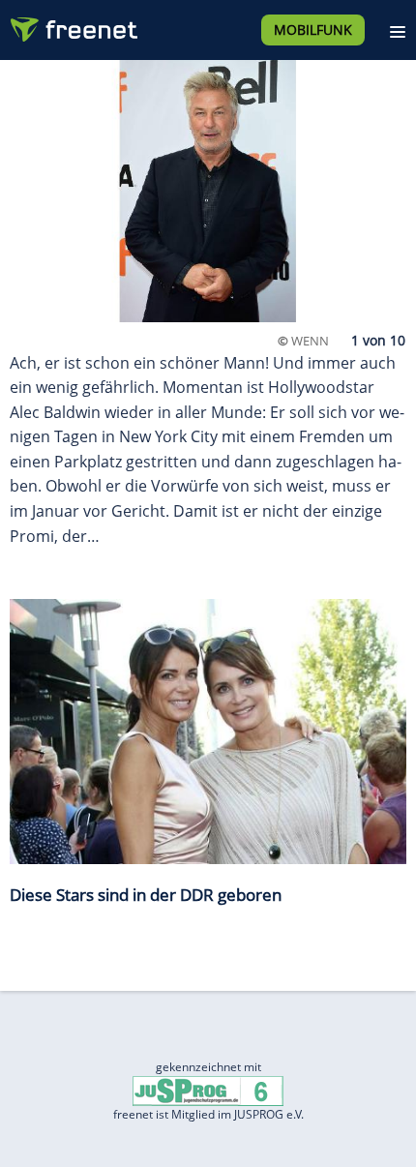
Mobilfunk (313, 29)
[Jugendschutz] (208, 1090)
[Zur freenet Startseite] (71, 25)
